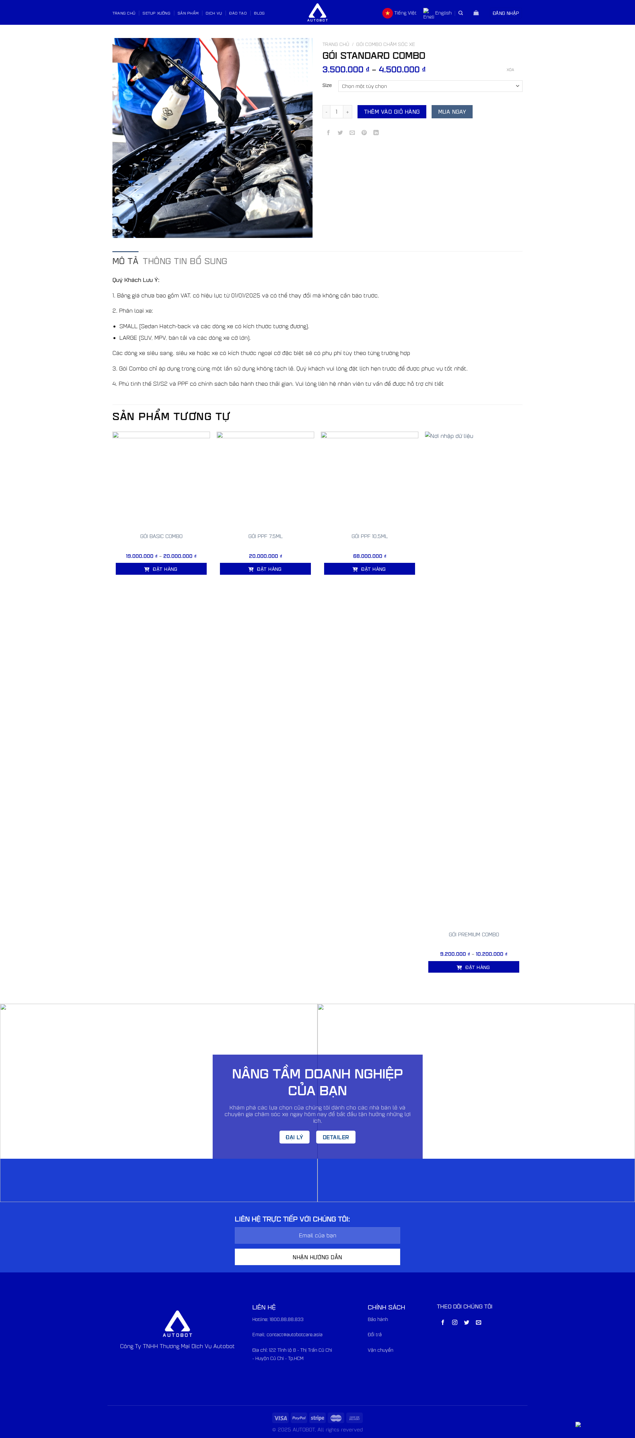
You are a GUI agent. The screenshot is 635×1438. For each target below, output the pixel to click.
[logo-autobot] (177, 1323)
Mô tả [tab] (125, 260)
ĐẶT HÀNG (164, 568)
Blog (259, 13)
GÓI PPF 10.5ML (370, 536)
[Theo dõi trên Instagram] (454, 1323)
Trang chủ (335, 44)
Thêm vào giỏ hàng (392, 111)
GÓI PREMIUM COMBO (474, 934)
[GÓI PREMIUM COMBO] (474, 679)
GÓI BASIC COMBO (161, 536)
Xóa (510, 69)
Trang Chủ (123, 13)
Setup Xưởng (156, 13)
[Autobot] (317, 12)
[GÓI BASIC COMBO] (161, 480)
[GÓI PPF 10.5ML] (369, 480)
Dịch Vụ (214, 13)
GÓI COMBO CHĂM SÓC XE (385, 44)
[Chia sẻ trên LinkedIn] (376, 133)
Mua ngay (452, 111)
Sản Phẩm (188, 13)
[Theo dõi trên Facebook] (442, 1323)
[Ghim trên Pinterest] (364, 133)
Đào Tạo (238, 13)
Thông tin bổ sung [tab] (185, 260)
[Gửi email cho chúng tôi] (478, 1323)
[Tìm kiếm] (460, 13)
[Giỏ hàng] (476, 13)
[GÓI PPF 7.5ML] (265, 480)
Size (327, 85)
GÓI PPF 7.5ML (265, 536)
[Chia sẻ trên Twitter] (340, 133)
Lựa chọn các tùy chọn (161, 587)
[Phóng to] (121, 229)
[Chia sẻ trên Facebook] (328, 133)
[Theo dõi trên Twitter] (466, 1323)
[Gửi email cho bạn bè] (352, 133)
